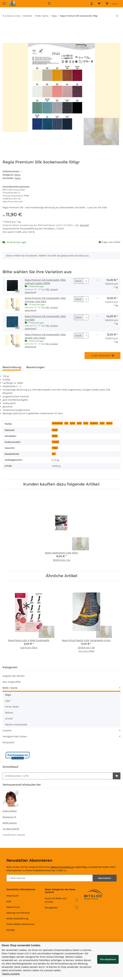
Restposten (9, 742)
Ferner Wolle (12, 706)
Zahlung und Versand (18, 912)
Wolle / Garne (10, 687)
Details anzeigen (11, 973)
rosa (102, 423)
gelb (79, 423)
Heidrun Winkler (10, 811)
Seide (55, 430)
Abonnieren (104, 878)
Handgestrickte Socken (15, 736)
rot (66, 423)
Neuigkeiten (61, 907)
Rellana (9, 712)
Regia (17, 174)
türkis (109, 423)
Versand (84, 225)
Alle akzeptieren (108, 959)
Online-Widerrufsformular (20, 924)
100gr (55, 448)
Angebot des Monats (14, 675)
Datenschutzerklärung (62, 866)
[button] (65, 3)
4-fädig (55, 442)
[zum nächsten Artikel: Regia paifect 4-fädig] (117, 15)
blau (86, 423)
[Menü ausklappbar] (4, 2)
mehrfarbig (57, 423)
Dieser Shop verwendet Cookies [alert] (21, 945)
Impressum (12, 895)
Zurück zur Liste (12, 15)
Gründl (9, 718)
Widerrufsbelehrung (17, 918)
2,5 (54, 454)
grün (72, 423)
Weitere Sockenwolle (16, 724)
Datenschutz (13, 907)
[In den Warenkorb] (5, 26)
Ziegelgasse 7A (9, 817)
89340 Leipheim (10, 822)
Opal (7, 700)
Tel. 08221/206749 (11, 828)
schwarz (94, 423)
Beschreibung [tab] (12, 367)
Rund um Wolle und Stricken (61, 900)
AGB (8, 901)
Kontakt (10, 929)
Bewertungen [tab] (35, 367)
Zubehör (7, 730)
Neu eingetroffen (12, 681)
